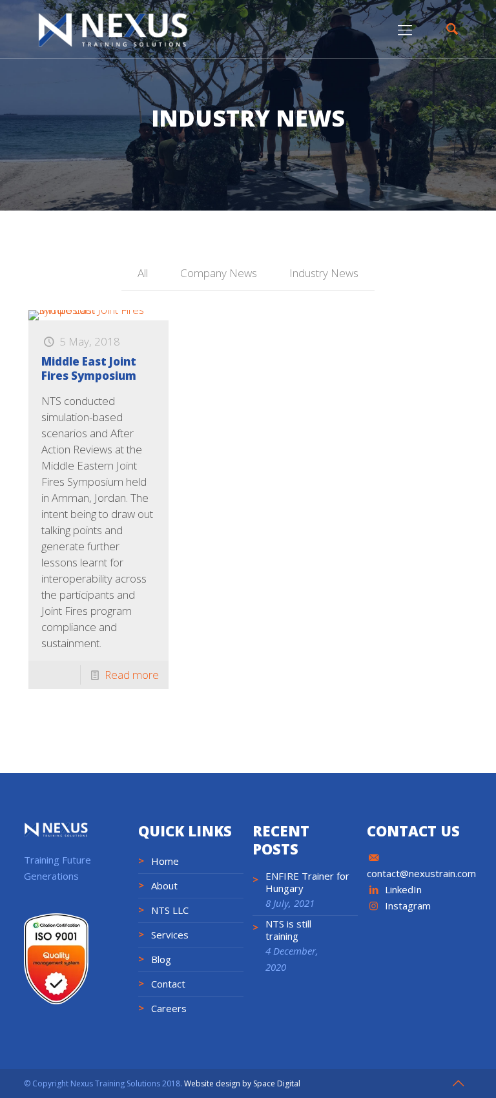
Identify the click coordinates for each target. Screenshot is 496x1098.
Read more (132, 674)
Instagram (408, 905)
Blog (161, 959)
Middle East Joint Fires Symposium (88, 368)
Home (165, 861)
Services (170, 934)
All (143, 272)
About (164, 885)
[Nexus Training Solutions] (113, 29)
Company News (218, 272)
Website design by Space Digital (242, 1083)
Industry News (323, 272)
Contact (168, 983)
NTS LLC (170, 910)
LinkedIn (403, 889)
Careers (169, 1008)
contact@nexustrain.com (421, 873)
